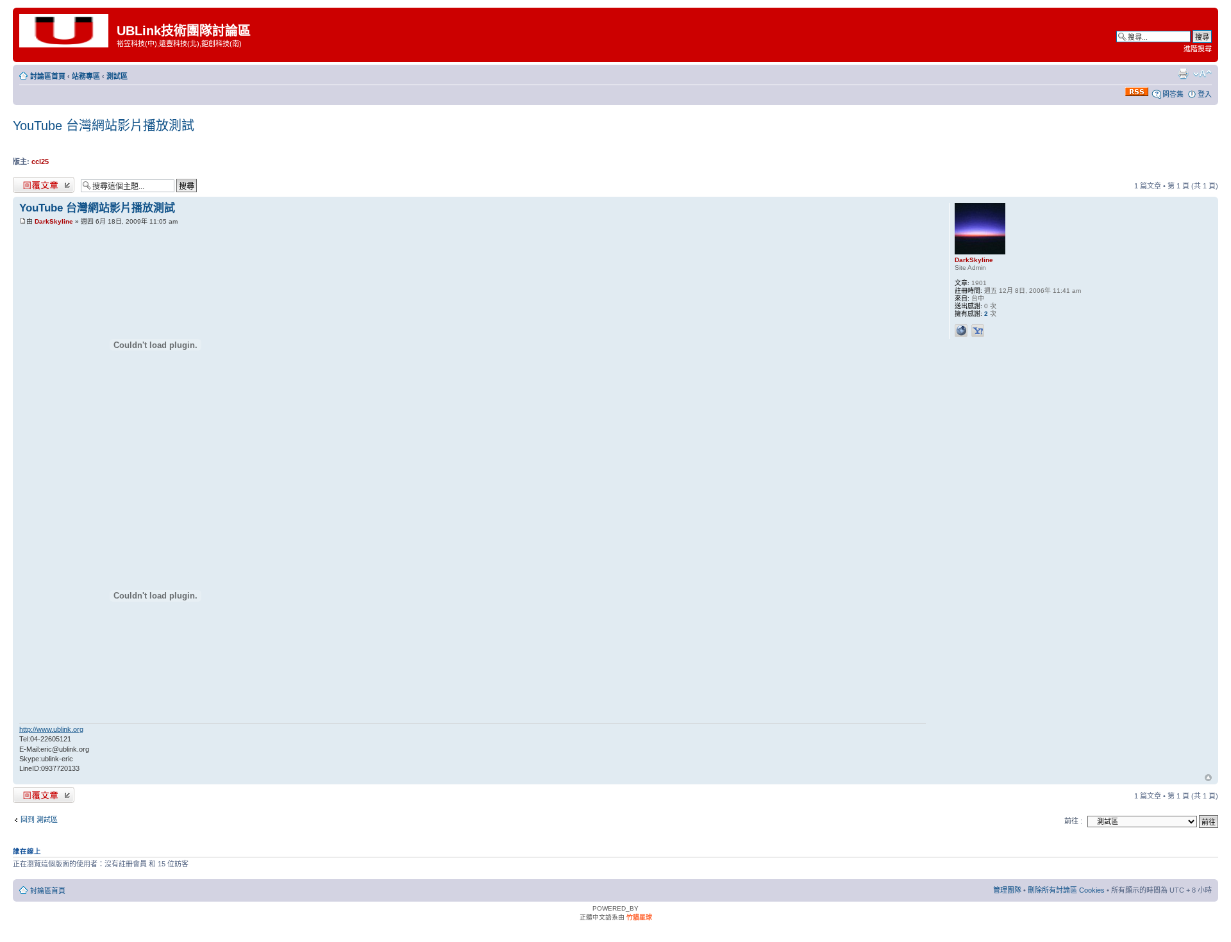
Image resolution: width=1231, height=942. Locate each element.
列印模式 (1183, 73)
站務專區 (86, 76)
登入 (1205, 94)
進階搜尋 (1198, 49)
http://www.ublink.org (51, 729)
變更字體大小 (1202, 73)
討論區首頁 (47, 76)
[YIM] (977, 330)
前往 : (1073, 821)
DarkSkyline (54, 221)
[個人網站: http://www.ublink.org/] (961, 330)
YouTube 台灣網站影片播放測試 (103, 126)
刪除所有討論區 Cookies (1066, 890)
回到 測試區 (39, 819)
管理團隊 (1007, 890)
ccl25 (40, 161)
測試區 (117, 76)
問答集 (1173, 94)
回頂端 (1208, 778)
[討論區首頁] (66, 30)
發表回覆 (27, 182)
